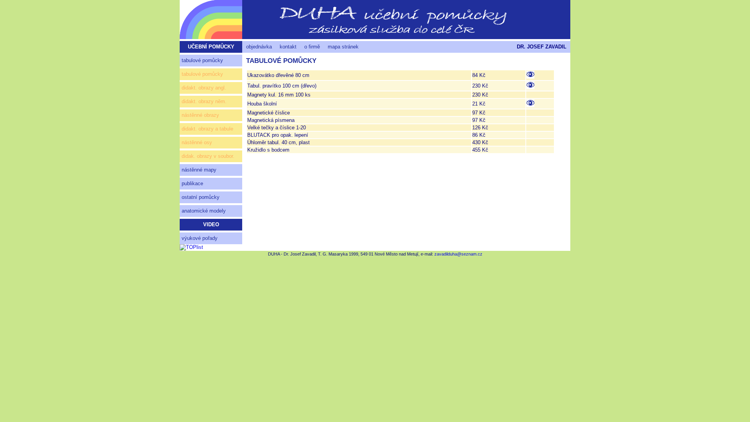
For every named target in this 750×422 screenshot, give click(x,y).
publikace (192, 183)
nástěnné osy (197, 142)
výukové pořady (200, 238)
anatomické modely (204, 211)
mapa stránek (343, 47)
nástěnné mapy (199, 170)
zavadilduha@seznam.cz (458, 254)
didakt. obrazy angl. (204, 88)
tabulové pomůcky (202, 60)
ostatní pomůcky (201, 197)
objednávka (259, 47)
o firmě (312, 47)
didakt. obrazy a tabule (207, 129)
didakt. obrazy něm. (204, 101)
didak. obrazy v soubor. (208, 156)
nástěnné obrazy (200, 115)
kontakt (288, 47)
